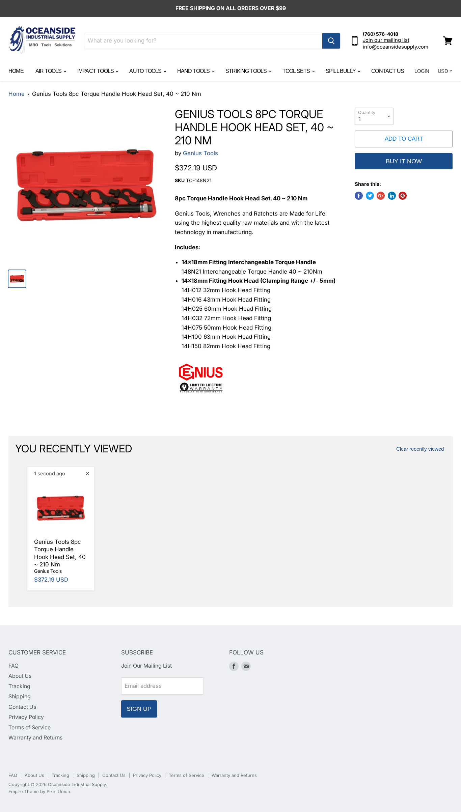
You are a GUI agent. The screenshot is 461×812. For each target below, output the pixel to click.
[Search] (331, 41)
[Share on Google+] (381, 196)
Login (421, 71)
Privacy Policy (26, 717)
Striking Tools (246, 71)
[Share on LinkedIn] (392, 196)
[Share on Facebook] (359, 196)
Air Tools (49, 71)
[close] (87, 473)
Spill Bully (341, 71)
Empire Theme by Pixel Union (39, 791)
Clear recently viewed (420, 449)
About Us (19, 676)
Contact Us (387, 71)
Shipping (19, 696)
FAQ (13, 666)
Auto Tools (145, 71)
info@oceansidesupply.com (395, 47)
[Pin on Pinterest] (403, 196)
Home (16, 71)
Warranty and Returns (35, 737)
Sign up (139, 708)
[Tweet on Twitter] (370, 196)
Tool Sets (296, 71)
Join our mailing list (386, 40)
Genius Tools (200, 153)
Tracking (19, 686)
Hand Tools (194, 71)
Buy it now (404, 161)
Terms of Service (29, 727)
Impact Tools (96, 71)
